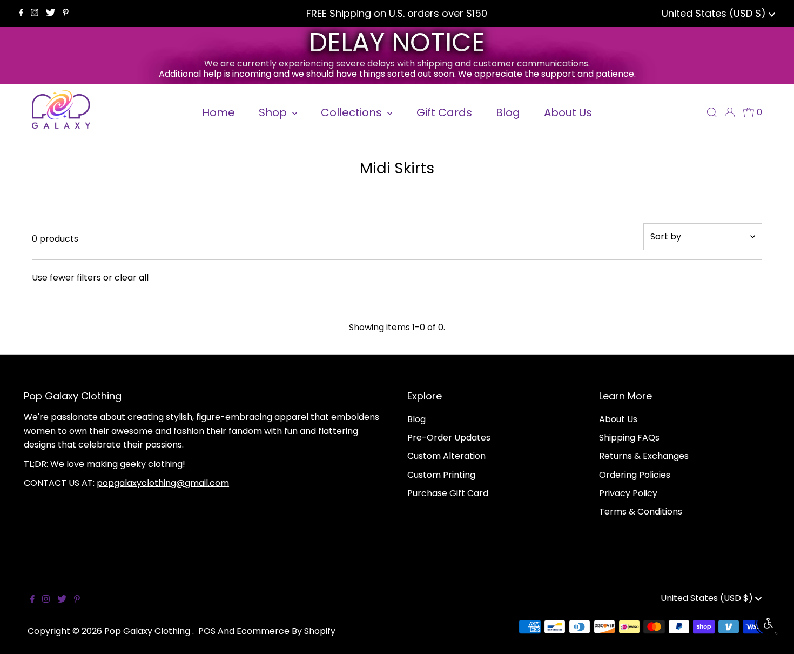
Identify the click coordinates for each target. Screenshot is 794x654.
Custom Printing (441, 475)
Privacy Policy (628, 493)
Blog (416, 419)
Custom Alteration (446, 456)
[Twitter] (50, 13)
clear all (132, 277)
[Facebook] (21, 13)
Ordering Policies (634, 475)
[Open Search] (712, 112)
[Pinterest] (65, 13)
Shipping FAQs (629, 437)
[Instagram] (34, 13)
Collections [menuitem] (353, 112)
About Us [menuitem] (568, 112)
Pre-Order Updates (448, 437)
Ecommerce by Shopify (286, 631)
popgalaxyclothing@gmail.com (163, 483)
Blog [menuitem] (508, 112)
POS (207, 631)
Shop (274, 112)
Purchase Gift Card (447, 493)
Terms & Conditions (640, 511)
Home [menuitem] (218, 112)
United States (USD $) (715, 13)
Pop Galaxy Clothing (148, 631)
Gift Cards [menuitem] (444, 112)
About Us (618, 419)
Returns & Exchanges (644, 456)
